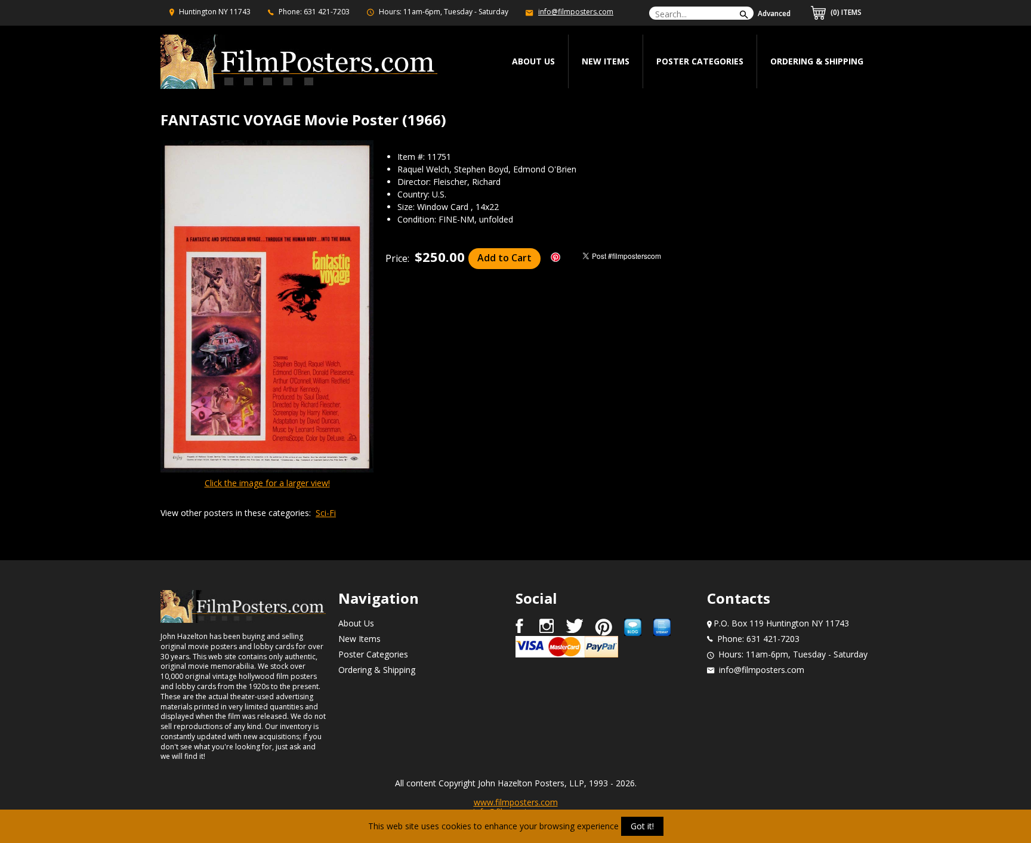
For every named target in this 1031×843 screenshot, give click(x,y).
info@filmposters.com (575, 12)
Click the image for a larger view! (267, 483)
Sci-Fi (326, 512)
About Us (356, 623)
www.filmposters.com (516, 802)
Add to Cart (504, 257)
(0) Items (845, 12)
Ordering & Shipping (816, 61)
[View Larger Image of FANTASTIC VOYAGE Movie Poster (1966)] (266, 307)
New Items (605, 61)
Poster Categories (699, 61)
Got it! (642, 826)
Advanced (774, 13)
